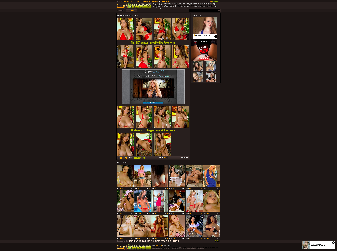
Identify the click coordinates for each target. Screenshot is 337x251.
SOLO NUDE (169, 241)
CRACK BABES (146, 1)
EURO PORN (176, 241)
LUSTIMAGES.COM (158, 245)
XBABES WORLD (165, 1)
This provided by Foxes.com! (153, 42)
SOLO (165, 158)
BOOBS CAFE (155, 1)
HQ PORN (149, 241)
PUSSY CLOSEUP (133, 241)
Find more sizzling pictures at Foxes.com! (153, 130)
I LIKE (122, 157)
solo (128, 10)
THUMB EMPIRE (128, 1)
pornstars (133, 10)
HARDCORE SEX (142, 241)
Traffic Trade (217, 241)
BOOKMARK (215, 1)
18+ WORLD (137, 1)
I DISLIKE (139, 157)
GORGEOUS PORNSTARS (159, 241)
